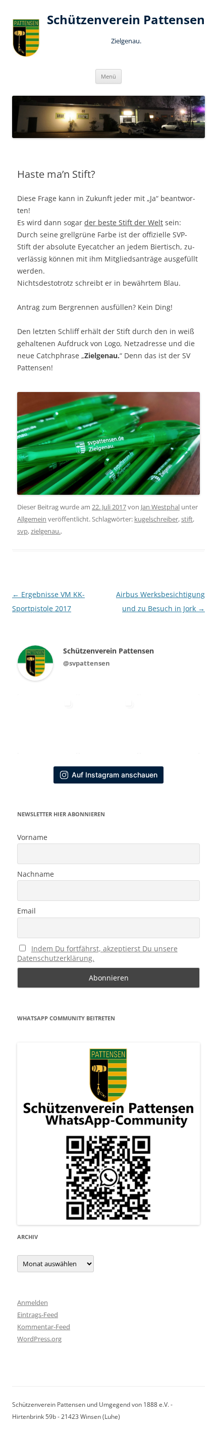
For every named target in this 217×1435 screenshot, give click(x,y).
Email (26, 911)
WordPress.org (39, 1338)
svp (22, 531)
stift (187, 519)
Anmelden (32, 1302)
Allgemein (31, 519)
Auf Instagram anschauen (114, 774)
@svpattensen (86, 663)
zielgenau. (46, 531)
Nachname (35, 874)
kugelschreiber (156, 519)
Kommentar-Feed (43, 1326)
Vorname (32, 837)
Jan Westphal (160, 506)
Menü (108, 76)
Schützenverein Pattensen (126, 20)
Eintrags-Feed (37, 1314)
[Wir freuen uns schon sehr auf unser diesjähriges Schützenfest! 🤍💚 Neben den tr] (108, 724)
